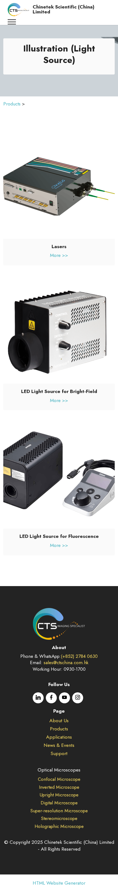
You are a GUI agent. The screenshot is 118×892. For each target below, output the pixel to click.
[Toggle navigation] (12, 22)
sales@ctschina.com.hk (66, 662)
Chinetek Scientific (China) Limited (63, 9)
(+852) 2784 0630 (79, 656)
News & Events (59, 745)
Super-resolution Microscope (59, 810)
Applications (59, 737)
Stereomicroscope (59, 818)
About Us (59, 720)
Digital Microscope (59, 802)
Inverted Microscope (59, 787)
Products (12, 104)
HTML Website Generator (59, 883)
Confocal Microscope (59, 779)
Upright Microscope (59, 794)
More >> (59, 255)
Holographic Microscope (59, 826)
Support (59, 753)
